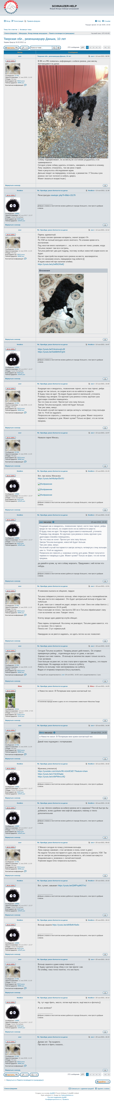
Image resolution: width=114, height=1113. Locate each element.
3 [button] (93, 47)
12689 (17, 213)
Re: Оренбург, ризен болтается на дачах (52, 190)
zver (19, 56)
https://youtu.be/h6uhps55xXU (51, 478)
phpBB (52, 1093)
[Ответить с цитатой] (105, 185)
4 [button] (96, 47)
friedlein (20, 190)
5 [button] (99, 47)
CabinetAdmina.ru (67, 1095)
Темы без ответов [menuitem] (10, 29)
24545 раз (21, 220)
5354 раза (21, 714)
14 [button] (105, 47)
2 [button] (90, 47)
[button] (82, 47)
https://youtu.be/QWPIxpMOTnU (72, 885)
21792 (17, 75)
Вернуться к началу (12, 185)
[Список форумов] (11, 7)
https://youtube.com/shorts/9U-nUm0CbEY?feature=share (63, 771)
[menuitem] (7, 21)
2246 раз (21, 716)
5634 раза (21, 81)
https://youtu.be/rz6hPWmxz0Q (51, 777)
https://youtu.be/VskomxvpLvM (51, 349)
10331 (17, 709)
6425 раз (20, 219)
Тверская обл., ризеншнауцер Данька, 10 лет (35, 38)
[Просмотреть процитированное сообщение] (53, 522)
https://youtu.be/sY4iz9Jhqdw (50, 774)
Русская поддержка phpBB (57, 1097)
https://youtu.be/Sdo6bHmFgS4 (51, 352)
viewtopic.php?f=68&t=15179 (62, 195)
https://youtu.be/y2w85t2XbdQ (51, 264)
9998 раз (21, 82)
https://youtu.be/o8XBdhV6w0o (65, 925)
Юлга (20, 686)
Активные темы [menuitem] (25, 29)
